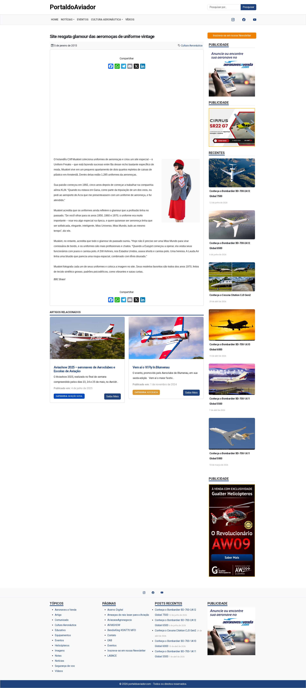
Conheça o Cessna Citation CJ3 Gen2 (230, 295)
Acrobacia (146, 392)
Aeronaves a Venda (65, 609)
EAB (109, 640)
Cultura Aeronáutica (191, 45)
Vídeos (59, 671)
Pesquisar (248, 7)
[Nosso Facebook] (243, 19)
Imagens (60, 650)
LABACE (112, 655)
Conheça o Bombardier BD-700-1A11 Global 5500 (229, 401)
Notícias (59, 660)
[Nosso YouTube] (254, 19)
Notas (58, 655)
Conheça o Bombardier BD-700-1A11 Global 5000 (229, 456)
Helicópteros (62, 645)
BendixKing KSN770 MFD (121, 630)
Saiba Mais (112, 396)
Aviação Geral (69, 396)
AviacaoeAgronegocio (119, 619)
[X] (136, 67)
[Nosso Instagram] (233, 19)
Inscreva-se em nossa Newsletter (232, 35)
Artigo (58, 614)
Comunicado (62, 619)
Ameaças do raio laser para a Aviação (128, 614)
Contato (111, 635)
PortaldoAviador (73, 7)
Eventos (59, 640)
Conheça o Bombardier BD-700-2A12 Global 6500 (229, 246)
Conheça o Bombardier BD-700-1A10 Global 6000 (229, 347)
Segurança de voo (65, 665)
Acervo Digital (115, 609)
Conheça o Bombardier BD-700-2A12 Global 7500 (229, 194)
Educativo (60, 630)
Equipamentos (63, 635)
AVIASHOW (113, 625)
